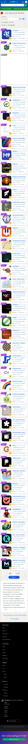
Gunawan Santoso (23, 434)
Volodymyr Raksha (23, 191)
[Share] (2, 13)
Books (14, 255)
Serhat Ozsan (22, 370)
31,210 (5, 712)
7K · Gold (21, 465)
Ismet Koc (23, 562)
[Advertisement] (14, 69)
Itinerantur (15, 483)
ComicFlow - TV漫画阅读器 (19, 547)
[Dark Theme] (23, 2)
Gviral (14, 445)
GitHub (5, 690)
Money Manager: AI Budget (19, 432)
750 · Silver (22, 491)
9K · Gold (22, 210)
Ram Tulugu (22, 140)
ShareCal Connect (17, 381)
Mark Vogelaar (22, 230)
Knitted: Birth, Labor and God (19, 202)
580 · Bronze (22, 171)
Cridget (14, 317)
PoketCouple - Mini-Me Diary (19, 471)
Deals (3, 671)
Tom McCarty (22, 485)
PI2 (19, 345)
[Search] (25, 5)
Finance (14, 191)
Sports (14, 242)
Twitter (5, 693)
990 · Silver (22, 453)
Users (3, 646)
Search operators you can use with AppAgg (14, 615)
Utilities (14, 114)
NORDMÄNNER (16, 509)
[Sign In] (26, 2)
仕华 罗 (21, 45)
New (3, 665)
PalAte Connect (17, 458)
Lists (3, 649)
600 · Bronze (23, 159)
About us (4, 630)
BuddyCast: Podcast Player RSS (19, 176)
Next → (14, 577)
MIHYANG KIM (24, 498)
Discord (6, 696)
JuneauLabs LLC (22, 242)
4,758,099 (8, 8)
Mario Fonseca (22, 114)
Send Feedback (6, 639)
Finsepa (15, 189)
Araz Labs (25, 396)
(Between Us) (16, 330)
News (14, 178)
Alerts (5, 674)
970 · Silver (22, 325)
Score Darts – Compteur (19, 343)
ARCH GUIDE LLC (23, 32)
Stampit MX (16, 113)
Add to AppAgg (15, 618)
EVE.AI (21, 472)
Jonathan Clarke (22, 319)
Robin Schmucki (23, 127)
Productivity (15, 383)
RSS (6, 609)
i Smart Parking (16, 355)
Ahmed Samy (22, 255)
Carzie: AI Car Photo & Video (19, 292)
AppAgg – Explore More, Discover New (15, 726)
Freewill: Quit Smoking (18, 394)
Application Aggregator (17, 700)
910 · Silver (22, 197)
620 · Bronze (23, 51)
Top (3, 668)
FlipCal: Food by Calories (19, 87)
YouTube (6, 684)
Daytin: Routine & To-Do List (19, 496)
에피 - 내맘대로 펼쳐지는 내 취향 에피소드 (19, 419)
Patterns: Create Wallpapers (19, 138)
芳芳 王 (23, 549)
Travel (14, 32)
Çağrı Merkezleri (17, 368)
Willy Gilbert (23, 102)
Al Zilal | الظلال (16, 253)
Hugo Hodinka (22, 281)
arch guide (15, 30)
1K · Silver (22, 95)
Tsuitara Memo (16, 407)
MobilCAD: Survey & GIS (19, 560)
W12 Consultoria (22, 178)
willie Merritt (22, 268)
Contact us (5, 633)
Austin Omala (24, 460)
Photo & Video (16, 293)
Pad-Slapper (16, 266)
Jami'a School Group (18, 215)
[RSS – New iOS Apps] (15, 22)
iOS (9, 13)
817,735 (20, 8)
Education (15, 102)
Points (4, 652)
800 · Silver (22, 107)
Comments (5, 658)
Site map (4, 636)
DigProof (15, 164)
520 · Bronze (22, 120)
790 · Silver (22, 542)
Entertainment (16, 332)
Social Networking (17, 306)
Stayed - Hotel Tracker (18, 279)
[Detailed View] (8, 22)
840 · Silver (22, 38)
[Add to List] (10, 38)
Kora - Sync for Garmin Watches (19, 534)
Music (14, 230)
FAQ (3, 628)
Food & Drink (15, 460)
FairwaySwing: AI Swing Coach (19, 240)
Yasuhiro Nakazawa (23, 524)
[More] (25, 38)
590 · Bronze (23, 133)
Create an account (14, 739)
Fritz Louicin (25, 447)
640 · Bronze (23, 338)
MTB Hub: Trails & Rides (19, 522)
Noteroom (15, 228)
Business (15, 153)
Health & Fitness (16, 89)
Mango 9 (15, 151)
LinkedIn (6, 687)
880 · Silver (22, 478)
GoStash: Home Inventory (19, 43)
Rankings (4, 655)
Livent (14, 125)
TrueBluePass (16, 100)
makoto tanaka (24, 383)
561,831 (6, 716)
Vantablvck (15, 304)
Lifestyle (15, 45)
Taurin (23, 421)
